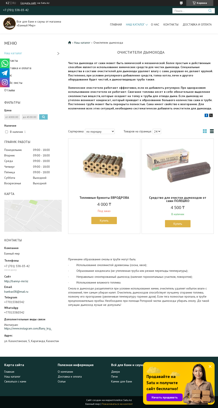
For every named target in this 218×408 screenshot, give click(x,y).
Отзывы (9, 90)
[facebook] (206, 116)
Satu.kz (127, 400)
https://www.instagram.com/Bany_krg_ (28, 328)
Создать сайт (28, 2)
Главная (116, 24)
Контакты (171, 24)
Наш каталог (135, 24)
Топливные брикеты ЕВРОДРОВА (104, 197)
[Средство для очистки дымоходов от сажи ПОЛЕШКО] (178, 165)
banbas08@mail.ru (16, 291)
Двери (115, 372)
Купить (104, 220)
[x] (211, 116)
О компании (65, 372)
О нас (155, 24)
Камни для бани (121, 381)
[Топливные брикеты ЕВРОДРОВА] (104, 165)
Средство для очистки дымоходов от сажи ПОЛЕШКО (177, 199)
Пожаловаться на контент (117, 403)
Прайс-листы (13, 83)
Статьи (62, 381)
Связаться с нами (15, 381)
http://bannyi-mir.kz (16, 281)
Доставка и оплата (197, 24)
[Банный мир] (9, 23)
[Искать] (210, 10)
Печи (114, 376)
